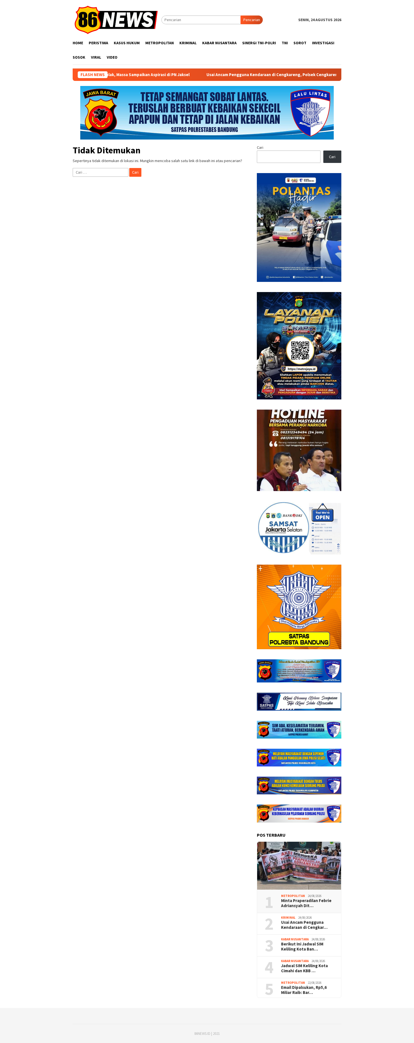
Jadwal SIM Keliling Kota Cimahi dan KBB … (304, 968)
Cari (260, 147)
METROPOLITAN (293, 896)
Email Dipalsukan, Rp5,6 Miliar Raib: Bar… (304, 990)
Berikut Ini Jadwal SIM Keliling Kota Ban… (302, 947)
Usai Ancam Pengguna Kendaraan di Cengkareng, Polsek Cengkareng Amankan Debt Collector (257, 74)
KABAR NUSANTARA (295, 939)
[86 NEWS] (117, 19)
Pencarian (251, 19)
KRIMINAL (288, 918)
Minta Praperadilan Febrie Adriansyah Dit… (306, 903)
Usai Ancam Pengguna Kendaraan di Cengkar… (304, 925)
